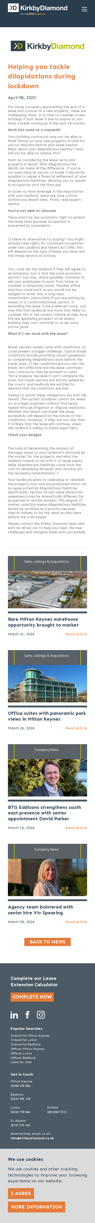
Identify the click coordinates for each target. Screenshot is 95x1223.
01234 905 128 (20, 1099)
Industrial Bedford (25, 1044)
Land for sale (21, 1062)
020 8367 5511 (57, 1112)
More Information (36, 1207)
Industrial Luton (24, 1040)
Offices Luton (21, 1053)
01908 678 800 (20, 1086)
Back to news (47, 942)
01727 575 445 (20, 1125)
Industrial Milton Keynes (30, 1035)
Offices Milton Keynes (28, 1049)
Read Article (76, 634)
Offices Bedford (23, 1058)
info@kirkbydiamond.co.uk (32, 1138)
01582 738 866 (20, 1112)
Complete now (32, 997)
